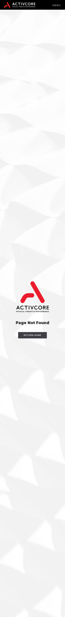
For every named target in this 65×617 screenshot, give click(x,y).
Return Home (32, 335)
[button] (56, 5)
